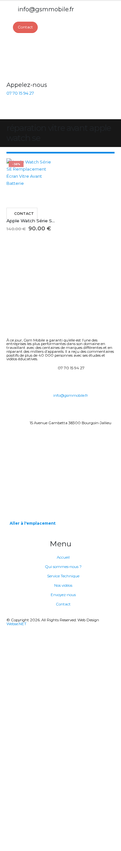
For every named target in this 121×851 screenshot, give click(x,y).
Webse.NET (16, 624)
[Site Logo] (30, 57)
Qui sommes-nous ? (63, 566)
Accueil (63, 557)
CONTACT (24, 213)
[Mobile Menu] (10, 111)
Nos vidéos (63, 585)
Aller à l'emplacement (32, 523)
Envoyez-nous (63, 595)
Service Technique (63, 576)
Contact (63, 604)
